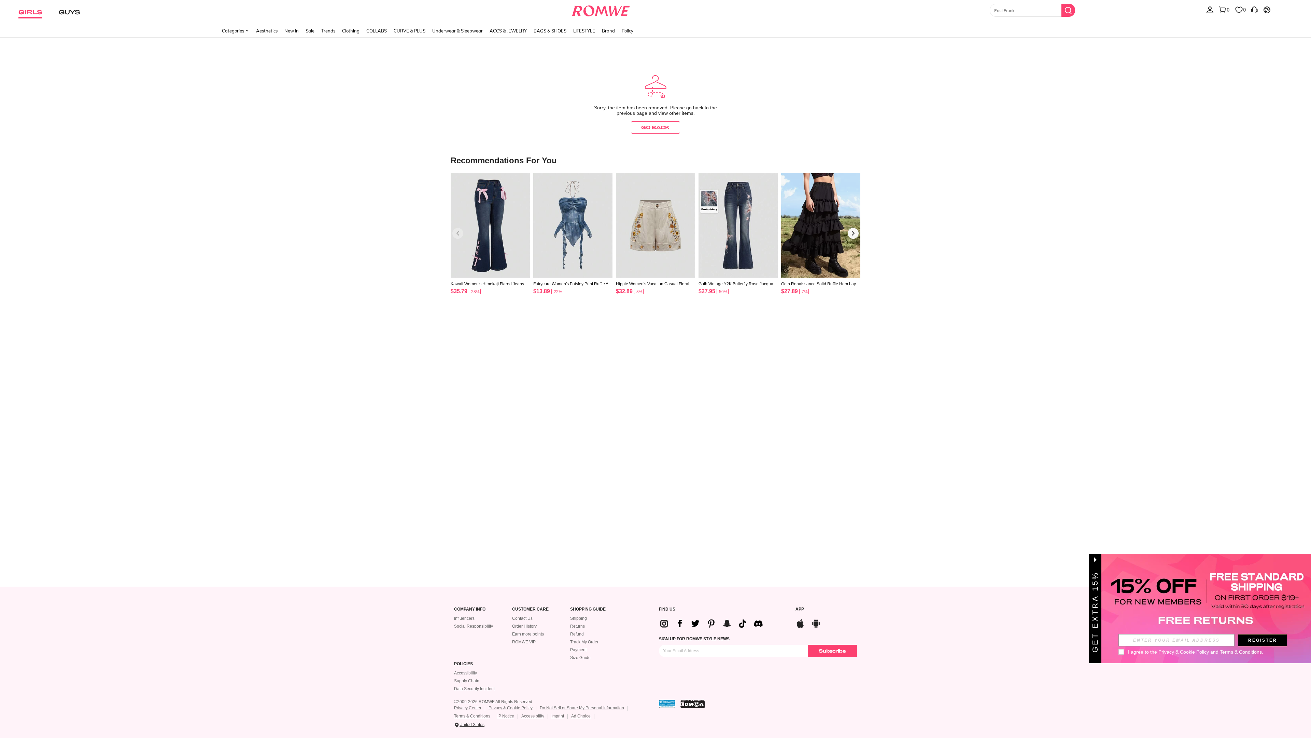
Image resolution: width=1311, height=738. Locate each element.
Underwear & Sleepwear (457, 30)
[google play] (816, 622)
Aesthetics (267, 30)
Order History (524, 626)
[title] (655, 160)
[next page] (853, 233)
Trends (328, 30)
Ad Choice (581, 716)
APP (799, 609)
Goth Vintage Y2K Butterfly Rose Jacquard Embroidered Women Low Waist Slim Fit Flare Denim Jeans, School (738, 284)
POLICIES (463, 664)
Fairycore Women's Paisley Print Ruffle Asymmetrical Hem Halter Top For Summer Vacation (572, 284)
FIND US (667, 609)
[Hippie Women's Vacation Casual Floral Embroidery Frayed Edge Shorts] (655, 225)
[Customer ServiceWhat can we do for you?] (1254, 9)
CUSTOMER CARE (530, 609)
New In (291, 30)
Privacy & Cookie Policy (511, 708)
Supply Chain (466, 681)
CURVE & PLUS (409, 30)
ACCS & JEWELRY (508, 30)
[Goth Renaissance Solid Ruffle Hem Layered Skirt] (820, 225)
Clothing (351, 30)
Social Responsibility (473, 626)
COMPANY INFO (469, 609)
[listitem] (490, 242)
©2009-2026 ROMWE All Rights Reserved (493, 701)
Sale (310, 30)
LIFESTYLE (584, 30)
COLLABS (376, 30)
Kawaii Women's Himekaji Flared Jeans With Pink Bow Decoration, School (490, 284)
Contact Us (522, 618)
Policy (627, 30)
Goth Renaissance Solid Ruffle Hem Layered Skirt (820, 284)
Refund (577, 634)
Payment (578, 649)
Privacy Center (467, 708)
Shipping (578, 618)
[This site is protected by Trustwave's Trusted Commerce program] (667, 704)
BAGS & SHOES (550, 30)
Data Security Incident (474, 688)
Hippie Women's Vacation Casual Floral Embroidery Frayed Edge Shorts (654, 284)
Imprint (557, 716)
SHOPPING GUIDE (588, 609)
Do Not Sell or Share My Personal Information (582, 708)
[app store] (800, 622)
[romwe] (600, 9)
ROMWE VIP (524, 642)
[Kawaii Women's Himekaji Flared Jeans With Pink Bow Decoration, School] (490, 225)
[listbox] (1210, 9)
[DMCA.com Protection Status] (692, 704)
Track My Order (584, 642)
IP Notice (505, 716)
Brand (608, 30)
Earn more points (528, 634)
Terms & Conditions (472, 716)
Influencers (464, 618)
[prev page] (457, 233)
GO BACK (655, 127)
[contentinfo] (459, 291)
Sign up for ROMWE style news (694, 639)
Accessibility (465, 673)
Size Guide (580, 657)
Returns (577, 626)
